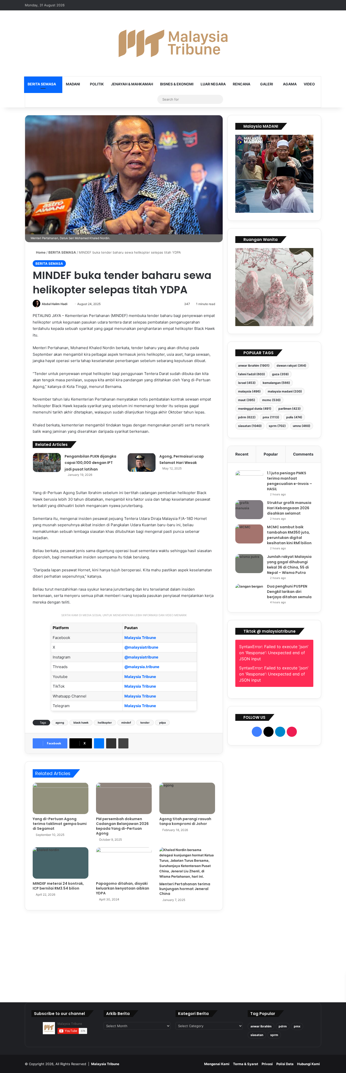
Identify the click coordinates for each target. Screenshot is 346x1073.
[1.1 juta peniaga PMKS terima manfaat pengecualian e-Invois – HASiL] (249, 480)
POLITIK (97, 84)
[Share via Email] (111, 743)
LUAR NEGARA (213, 84)
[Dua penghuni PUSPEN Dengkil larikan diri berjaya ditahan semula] (249, 593)
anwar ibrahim (254, 365)
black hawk (80, 722)
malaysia (249, 391)
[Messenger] (99, 743)
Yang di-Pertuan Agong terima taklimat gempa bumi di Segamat (60, 823)
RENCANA (241, 84)
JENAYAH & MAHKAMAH (132, 84)
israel (247, 383)
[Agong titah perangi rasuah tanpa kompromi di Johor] (187, 798)
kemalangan (276, 383)
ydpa (162, 722)
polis (294, 417)
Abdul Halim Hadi (54, 304)
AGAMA (290, 84)
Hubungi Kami (308, 1064)
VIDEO (309, 84)
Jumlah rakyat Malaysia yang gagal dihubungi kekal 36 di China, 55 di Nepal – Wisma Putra (289, 564)
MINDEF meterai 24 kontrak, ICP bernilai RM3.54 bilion (58, 886)
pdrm (247, 417)
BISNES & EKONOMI (177, 84)
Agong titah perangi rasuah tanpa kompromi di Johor (185, 821)
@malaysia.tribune (141, 666)
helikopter (105, 722)
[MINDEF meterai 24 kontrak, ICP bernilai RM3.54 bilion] (60, 863)
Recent (241, 454)
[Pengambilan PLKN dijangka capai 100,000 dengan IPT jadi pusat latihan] (47, 462)
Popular (271, 454)
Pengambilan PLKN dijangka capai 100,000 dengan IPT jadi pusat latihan (90, 463)
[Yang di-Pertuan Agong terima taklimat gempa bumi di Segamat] (60, 798)
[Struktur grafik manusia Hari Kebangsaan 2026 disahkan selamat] (249, 509)
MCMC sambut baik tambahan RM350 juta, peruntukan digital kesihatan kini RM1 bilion (289, 534)
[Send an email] (69, 304)
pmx (271, 417)
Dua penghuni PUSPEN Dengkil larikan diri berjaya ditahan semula (289, 591)
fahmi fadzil (251, 374)
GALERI (266, 84)
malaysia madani (285, 391)
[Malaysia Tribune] (173, 43)
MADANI (73, 84)
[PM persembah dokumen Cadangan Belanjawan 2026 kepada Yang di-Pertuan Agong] (124, 798)
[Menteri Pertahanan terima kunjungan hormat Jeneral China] (187, 863)
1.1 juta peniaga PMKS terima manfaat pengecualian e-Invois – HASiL (289, 481)
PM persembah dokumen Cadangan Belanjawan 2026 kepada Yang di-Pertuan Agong (122, 826)
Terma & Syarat (245, 1064)
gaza (280, 374)
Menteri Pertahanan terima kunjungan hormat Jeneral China (184, 888)
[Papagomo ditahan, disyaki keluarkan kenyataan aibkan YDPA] (124, 863)
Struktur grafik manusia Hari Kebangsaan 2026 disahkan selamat (289, 508)
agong (59, 722)
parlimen (289, 408)
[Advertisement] (274, 871)
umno (301, 426)
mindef (126, 722)
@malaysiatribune (141, 647)
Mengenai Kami (216, 1064)
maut (246, 400)
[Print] (123, 743)
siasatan (250, 426)
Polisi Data (285, 1064)
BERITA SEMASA (42, 84)
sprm (277, 426)
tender (145, 722)
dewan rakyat (291, 365)
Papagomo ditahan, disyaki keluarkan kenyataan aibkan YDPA (122, 888)
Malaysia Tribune (140, 637)
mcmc (271, 400)
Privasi (267, 1064)
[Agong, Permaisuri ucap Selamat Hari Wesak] (142, 462)
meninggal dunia (254, 408)
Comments (303, 454)
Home (40, 252)
